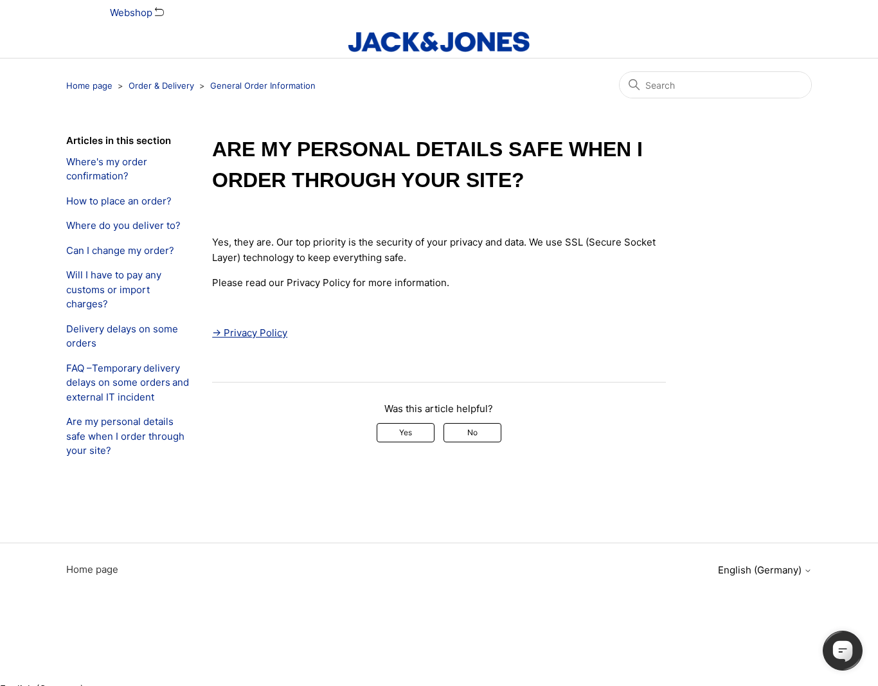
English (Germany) (761, 569)
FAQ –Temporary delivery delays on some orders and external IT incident (127, 382)
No (472, 432)
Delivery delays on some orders (122, 336)
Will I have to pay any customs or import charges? (113, 289)
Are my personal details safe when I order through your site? (125, 435)
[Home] (438, 42)
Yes (405, 432)
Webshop (132, 12)
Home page (89, 85)
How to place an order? (119, 201)
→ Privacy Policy (249, 333)
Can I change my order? (120, 250)
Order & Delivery (161, 85)
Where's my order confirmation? (106, 169)
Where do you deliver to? (123, 225)
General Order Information (263, 85)
